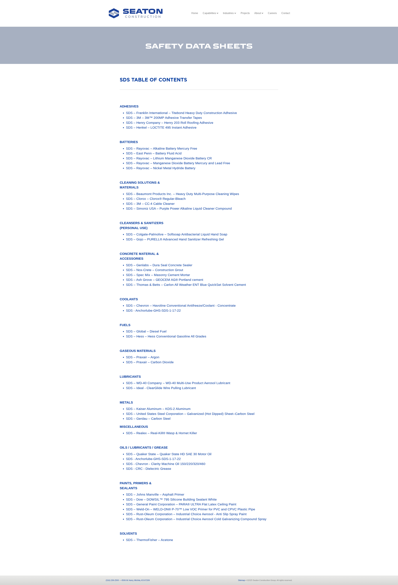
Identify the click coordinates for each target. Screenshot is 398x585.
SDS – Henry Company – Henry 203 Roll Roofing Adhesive (169, 122)
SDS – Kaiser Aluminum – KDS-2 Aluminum (158, 409)
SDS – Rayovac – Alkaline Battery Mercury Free (161, 148)
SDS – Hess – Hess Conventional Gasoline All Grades (166, 336)
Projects (245, 13)
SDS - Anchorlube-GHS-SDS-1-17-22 (153, 310)
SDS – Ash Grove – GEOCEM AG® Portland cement (164, 279)
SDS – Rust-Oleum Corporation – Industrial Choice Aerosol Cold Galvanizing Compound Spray (196, 519)
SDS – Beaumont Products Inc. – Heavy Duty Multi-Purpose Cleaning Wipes (182, 194)
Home (194, 13)
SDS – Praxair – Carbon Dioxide (150, 362)
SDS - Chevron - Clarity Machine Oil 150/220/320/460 (165, 464)
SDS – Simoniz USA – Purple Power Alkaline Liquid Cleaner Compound (179, 208)
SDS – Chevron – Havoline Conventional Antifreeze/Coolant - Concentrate (181, 305)
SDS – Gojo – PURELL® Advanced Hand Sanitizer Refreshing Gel (175, 239)
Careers (272, 13)
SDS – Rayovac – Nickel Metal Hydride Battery (160, 168)
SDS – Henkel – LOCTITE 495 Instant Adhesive (161, 127)
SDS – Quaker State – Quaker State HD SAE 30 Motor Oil (168, 454)
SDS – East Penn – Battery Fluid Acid (154, 153)
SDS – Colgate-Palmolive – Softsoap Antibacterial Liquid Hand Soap (176, 234)
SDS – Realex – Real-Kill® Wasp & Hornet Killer (161, 433)
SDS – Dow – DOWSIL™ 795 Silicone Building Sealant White (171, 499)
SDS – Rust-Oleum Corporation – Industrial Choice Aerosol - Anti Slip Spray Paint (186, 514)
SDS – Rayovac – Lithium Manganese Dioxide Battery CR (169, 158)
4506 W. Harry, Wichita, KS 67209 (135, 580)
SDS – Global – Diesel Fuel (146, 331)
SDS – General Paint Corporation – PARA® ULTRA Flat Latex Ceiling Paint (181, 504)
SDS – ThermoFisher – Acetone (149, 540)
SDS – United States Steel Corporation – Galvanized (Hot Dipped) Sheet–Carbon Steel (190, 414)
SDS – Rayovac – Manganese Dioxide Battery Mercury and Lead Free (178, 163)
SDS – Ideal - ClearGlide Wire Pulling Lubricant (161, 388)
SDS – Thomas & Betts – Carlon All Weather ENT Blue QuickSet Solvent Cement (186, 284)
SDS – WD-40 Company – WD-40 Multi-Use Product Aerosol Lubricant (178, 383)
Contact (285, 13)
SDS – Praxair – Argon (142, 357)
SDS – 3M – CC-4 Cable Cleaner (150, 203)
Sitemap (241, 580)
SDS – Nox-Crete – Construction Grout (154, 270)
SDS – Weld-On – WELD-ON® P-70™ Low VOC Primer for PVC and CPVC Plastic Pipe (190, 509)
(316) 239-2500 (112, 580)
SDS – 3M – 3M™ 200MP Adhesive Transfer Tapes (164, 117)
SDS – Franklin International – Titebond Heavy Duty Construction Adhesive (181, 113)
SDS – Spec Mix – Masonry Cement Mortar (158, 275)
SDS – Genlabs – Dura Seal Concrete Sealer (159, 265)
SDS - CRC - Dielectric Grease (148, 468)
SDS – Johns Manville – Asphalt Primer (155, 494)
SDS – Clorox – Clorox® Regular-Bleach (156, 198)
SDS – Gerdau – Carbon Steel (148, 418)
